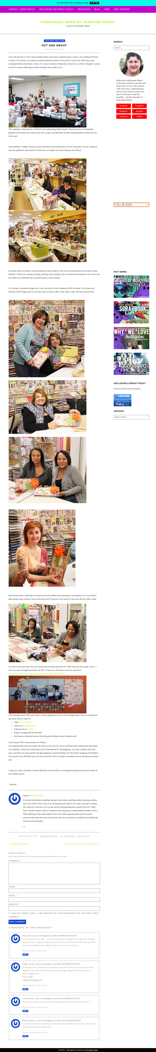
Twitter (31, 729)
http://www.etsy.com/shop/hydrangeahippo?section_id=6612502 (37, 674)
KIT (96, 667)
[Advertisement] (131, 162)
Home (107, 9)
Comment (15, 861)
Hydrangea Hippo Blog (54, 41)
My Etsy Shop (25, 722)
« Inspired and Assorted (18, 844)
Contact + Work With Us (22, 9)
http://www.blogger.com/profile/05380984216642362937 (55, 936)
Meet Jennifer (122, 9)
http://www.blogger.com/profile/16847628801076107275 (58, 999)
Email (13, 896)
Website (14, 904)
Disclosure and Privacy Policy (56, 9)
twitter (139, 116)
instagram (139, 106)
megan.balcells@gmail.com (32, 980)
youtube (139, 111)
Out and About (54, 45)
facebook (123, 106)
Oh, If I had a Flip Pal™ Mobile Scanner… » (82, 844)
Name (13, 887)
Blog (97, 9)
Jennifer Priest (36, 796)
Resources (84, 9)
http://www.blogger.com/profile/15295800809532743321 (58, 964)
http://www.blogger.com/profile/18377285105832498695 (59, 1021)
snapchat (123, 116)
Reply (25, 954)
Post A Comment (83, 836)
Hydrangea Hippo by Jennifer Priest (78, 22)
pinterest (123, 111)
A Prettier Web (91, 1050)
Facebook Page (29, 726)
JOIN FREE (94, 3)
